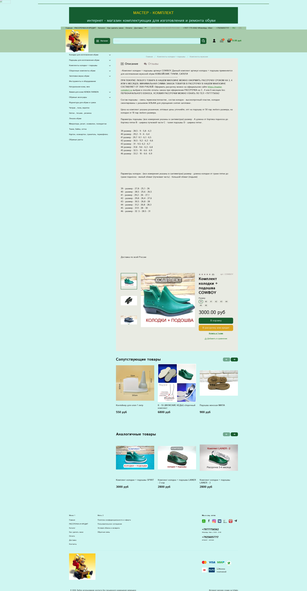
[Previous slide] (146, 300)
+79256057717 (222, 28)
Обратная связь (104, 532)
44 (226, 301)
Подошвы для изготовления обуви (84, 60)
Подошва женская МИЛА (212, 405)
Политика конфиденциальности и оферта (114, 520)
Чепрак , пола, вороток (79, 108)
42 (216, 301)
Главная (69, 28)
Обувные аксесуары (78, 97)
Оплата (129, 28)
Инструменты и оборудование (82, 81)
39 (201, 301)
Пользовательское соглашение (110, 524)
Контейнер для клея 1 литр (129, 405)
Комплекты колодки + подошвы (171, 56)
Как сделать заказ (115, 28)
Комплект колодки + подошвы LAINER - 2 (215, 481)
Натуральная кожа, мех (79, 86)
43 (221, 301)
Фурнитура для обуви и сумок (82, 102)
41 (211, 301)
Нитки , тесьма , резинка (80, 113)
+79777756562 (210, 529)
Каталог (101, 28)
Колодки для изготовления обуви (83, 54)
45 (201, 305)
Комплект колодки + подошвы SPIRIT (135, 480)
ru (234, 28)
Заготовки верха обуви (79, 76)
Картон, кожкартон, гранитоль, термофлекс (88, 134)
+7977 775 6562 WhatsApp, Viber (198, 28)
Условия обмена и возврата (109, 528)
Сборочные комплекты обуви (82, 70)
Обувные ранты (76, 139)
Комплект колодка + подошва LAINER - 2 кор (177, 481)
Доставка (138, 28)
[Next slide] (129, 324)
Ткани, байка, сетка (77, 129)
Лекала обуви (75, 118)
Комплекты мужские (199, 56)
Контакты (73, 544)
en (240, 28)
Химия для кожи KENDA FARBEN (83, 92)
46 (206, 305)
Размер (202, 298)
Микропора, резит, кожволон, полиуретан (88, 123)
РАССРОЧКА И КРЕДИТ (85, 28)
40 (206, 301)
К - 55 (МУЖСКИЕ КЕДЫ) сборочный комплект (176, 407)
